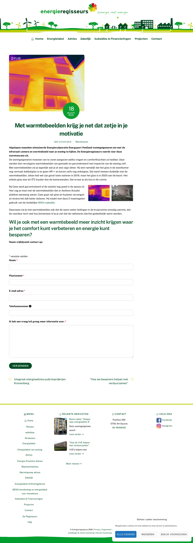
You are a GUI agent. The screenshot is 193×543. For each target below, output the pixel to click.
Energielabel (55, 38)
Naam (13, 260)
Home (39, 38)
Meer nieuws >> (74, 463)
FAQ (30, 522)
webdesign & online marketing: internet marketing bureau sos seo (96, 533)
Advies (72, 38)
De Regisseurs (30, 516)
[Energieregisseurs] (86, 13)
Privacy (97, 529)
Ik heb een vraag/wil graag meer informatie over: (37, 321)
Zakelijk (85, 38)
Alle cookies (126, 534)
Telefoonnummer (20, 306)
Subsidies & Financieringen (112, 38)
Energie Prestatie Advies (30, 461)
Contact (156, 38)
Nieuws (30, 426)
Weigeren (147, 534)
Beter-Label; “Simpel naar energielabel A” (79, 420)
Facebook (166, 420)
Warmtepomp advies (29, 472)
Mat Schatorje (62, 142)
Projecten (141, 38)
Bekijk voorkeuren (174, 534)
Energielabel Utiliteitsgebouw (30, 484)
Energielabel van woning (29, 449)
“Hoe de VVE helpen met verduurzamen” (79, 444)
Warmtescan (81, 141)
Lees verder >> (76, 434)
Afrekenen (30, 438)
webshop (29, 432)
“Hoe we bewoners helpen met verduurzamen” (109, 381)
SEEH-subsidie (46, 202)
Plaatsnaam (16, 275)
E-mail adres (17, 290)
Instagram (166, 425)
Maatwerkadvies (30, 466)
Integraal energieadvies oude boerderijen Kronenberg (40, 381)
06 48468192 (119, 427)
